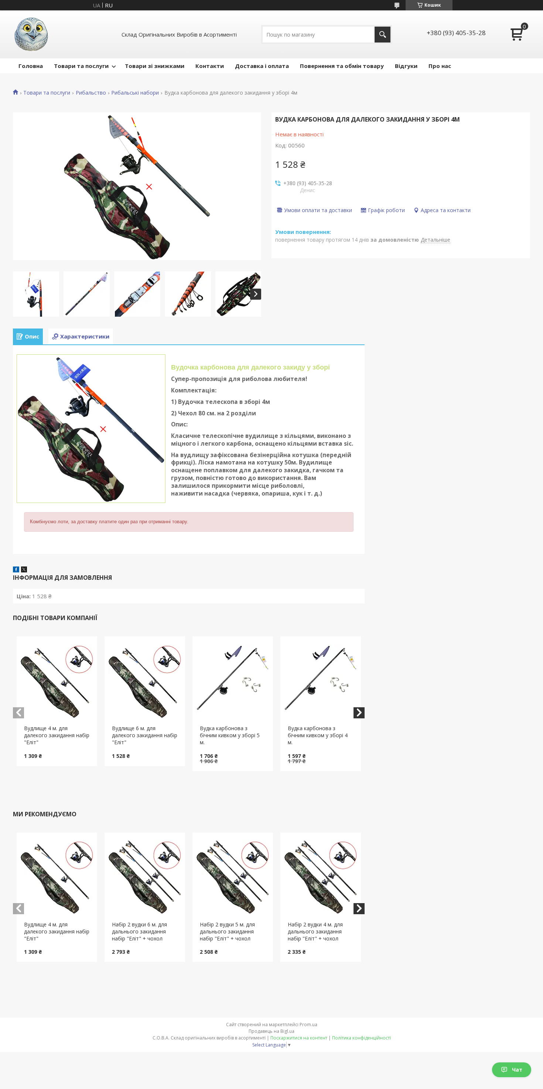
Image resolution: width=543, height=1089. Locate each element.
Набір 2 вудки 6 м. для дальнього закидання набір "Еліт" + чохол (139, 931)
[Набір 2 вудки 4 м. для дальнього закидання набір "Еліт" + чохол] (321, 877)
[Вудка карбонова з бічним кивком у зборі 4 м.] (321, 681)
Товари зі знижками (154, 65)
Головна (30, 65)
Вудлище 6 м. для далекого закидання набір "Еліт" (144, 735)
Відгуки (406, 65)
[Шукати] (382, 34)
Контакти (209, 65)
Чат (517, 1069)
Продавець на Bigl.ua (271, 1031)
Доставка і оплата (262, 65)
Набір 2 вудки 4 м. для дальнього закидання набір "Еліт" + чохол (315, 931)
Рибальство (91, 92)
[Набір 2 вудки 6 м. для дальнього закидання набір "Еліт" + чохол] (145, 877)
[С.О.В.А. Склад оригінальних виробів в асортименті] (31, 34)
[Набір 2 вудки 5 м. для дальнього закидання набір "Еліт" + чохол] (233, 877)
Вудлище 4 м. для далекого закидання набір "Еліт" (56, 735)
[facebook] (16, 570)
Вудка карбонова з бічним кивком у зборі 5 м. (230, 735)
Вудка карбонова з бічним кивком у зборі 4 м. (318, 735)
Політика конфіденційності (361, 1038)
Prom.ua (308, 1024)
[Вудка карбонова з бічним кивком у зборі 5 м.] (233, 681)
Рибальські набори (135, 92)
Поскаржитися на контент (298, 1038)
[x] (24, 570)
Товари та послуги (81, 65)
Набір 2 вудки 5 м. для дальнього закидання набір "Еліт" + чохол (227, 931)
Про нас (439, 65)
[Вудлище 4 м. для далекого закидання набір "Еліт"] (57, 681)
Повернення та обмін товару (342, 65)
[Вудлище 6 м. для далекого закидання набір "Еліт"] (145, 681)
